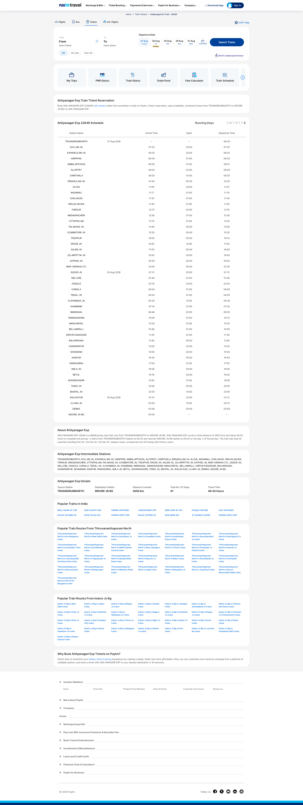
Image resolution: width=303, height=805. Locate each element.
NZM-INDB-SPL (172, 515)
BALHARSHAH (76, 340)
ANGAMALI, (205, 459)
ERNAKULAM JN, (181, 459)
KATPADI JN (76, 260)
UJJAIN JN (76, 403)
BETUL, (127, 469)
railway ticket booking (100, 659)
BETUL (76, 374)
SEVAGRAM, (80, 469)
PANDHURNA (76, 363)
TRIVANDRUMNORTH (76, 141)
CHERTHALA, (165, 459)
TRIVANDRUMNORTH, (69, 459)
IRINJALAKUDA (76, 204)
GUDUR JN (76, 272)
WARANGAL (76, 312)
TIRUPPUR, (144, 462)
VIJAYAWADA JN (76, 300)
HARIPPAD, (121, 459)
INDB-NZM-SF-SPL (174, 510)
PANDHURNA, (104, 469)
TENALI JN (76, 295)
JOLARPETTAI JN (76, 255)
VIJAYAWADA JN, (112, 465)
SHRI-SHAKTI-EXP (92, 510)
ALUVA (76, 187)
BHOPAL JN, (167, 469)
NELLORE (76, 278)
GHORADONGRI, (140, 469)
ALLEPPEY (76, 169)
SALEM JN (76, 249)
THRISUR (76, 209)
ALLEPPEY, (152, 459)
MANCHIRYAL (76, 323)
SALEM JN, (169, 462)
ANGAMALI (76, 192)
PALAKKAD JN (76, 226)
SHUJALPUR (76, 397)
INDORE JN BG (76, 414)
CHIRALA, (84, 465)
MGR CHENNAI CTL (76, 266)
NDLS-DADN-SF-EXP (67, 510)
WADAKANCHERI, (77, 462)
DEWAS (76, 408)
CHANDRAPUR (76, 346)
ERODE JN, (156, 462)
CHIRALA (76, 289)
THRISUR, (62, 462)
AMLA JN (76, 369)
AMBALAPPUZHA (76, 164)
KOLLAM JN (76, 147)
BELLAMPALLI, (188, 465)
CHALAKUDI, (218, 459)
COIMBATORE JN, (128, 462)
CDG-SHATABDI (226, 510)
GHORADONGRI (76, 380)
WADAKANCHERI (76, 215)
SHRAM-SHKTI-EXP (120, 515)
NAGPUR (76, 357)
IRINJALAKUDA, (233, 459)
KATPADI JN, (201, 462)
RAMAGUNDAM (76, 317)
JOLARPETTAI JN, (184, 462)
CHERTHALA (76, 175)
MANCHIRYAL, (172, 465)
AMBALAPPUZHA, (136, 459)
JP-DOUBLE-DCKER (201, 515)
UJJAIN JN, (195, 469)
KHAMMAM (76, 306)
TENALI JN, (96, 465)
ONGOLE (76, 283)
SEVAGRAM (76, 352)
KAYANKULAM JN (76, 152)
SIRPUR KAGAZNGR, (206, 465)
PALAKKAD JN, (111, 462)
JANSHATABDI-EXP (147, 510)
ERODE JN (76, 243)
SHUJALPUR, (181, 469)
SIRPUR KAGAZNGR (76, 334)
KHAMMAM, (127, 465)
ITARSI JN (76, 386)
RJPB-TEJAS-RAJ (92, 515)
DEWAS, (205, 469)
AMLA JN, (117, 469)
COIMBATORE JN (76, 232)
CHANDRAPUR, (65, 469)
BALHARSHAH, (224, 465)
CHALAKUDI (76, 198)
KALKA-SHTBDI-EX (147, 515)
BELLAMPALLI (76, 329)
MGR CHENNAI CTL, (219, 462)
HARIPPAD (76, 158)
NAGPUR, (92, 469)
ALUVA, (194, 459)
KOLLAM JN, (88, 459)
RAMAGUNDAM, (155, 465)
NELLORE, (63, 465)
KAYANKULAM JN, (105, 459)
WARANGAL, (140, 465)
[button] (203, 42)
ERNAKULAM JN (76, 181)
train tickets (99, 105)
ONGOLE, (74, 465)
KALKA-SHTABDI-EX (67, 515)
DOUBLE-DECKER (200, 510)
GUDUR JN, (236, 462)
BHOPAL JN (76, 391)
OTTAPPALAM (76, 221)
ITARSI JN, (155, 469)
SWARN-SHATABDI (120, 510)
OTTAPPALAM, (95, 462)
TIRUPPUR (76, 238)
